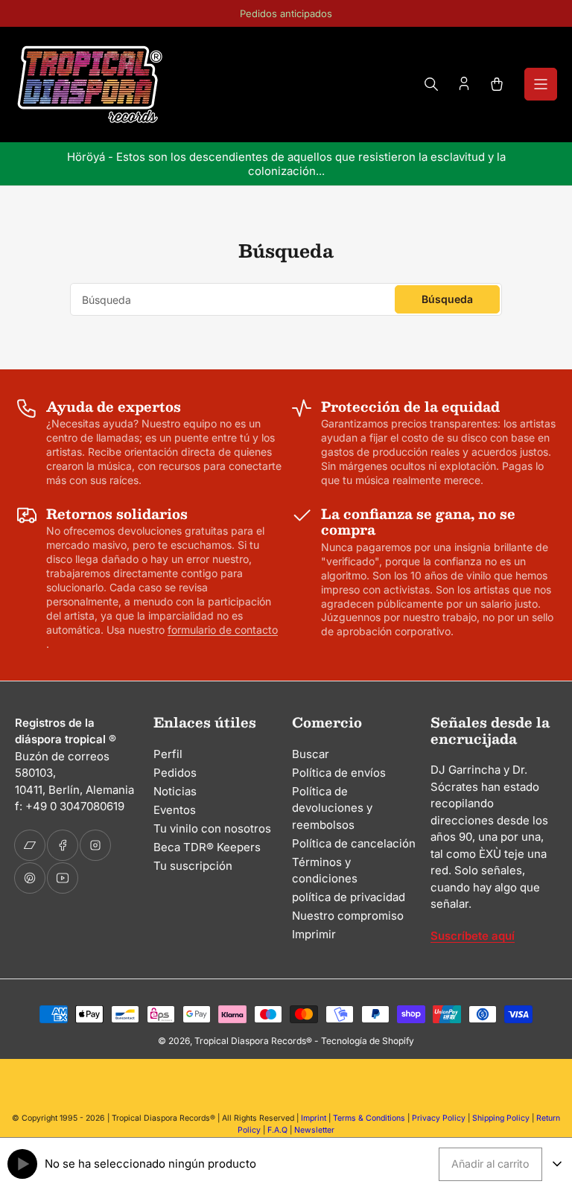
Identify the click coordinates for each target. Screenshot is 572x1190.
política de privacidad (348, 897)
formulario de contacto (223, 629)
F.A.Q (277, 1130)
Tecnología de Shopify (367, 1040)
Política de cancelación (354, 843)
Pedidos (175, 773)
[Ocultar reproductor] (557, 1163)
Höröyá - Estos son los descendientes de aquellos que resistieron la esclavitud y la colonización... (286, 164)
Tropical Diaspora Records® (253, 1040)
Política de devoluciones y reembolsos (332, 808)
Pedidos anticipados (286, 13)
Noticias (175, 791)
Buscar (310, 754)
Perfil (167, 754)
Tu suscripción (192, 866)
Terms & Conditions (369, 1118)
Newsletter (314, 1130)
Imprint (313, 1118)
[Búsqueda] (431, 84)
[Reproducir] (22, 1164)
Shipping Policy (501, 1118)
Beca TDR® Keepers (207, 847)
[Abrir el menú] (540, 84)
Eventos (174, 810)
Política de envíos (339, 773)
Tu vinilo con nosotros (212, 828)
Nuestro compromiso (348, 916)
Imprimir (314, 934)
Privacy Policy (438, 1118)
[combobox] (286, 299)
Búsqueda (447, 299)
